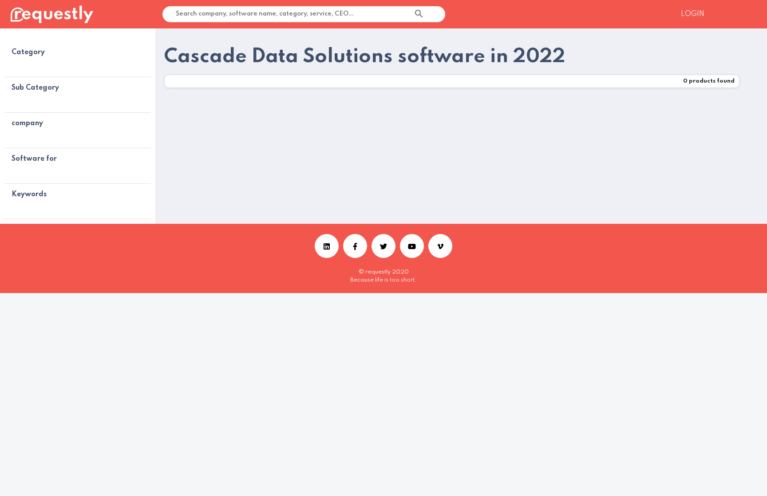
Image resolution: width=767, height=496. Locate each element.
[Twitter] (383, 246)
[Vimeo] (440, 246)
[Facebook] (355, 246)
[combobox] (442, 14)
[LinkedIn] (327, 246)
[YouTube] (412, 246)
